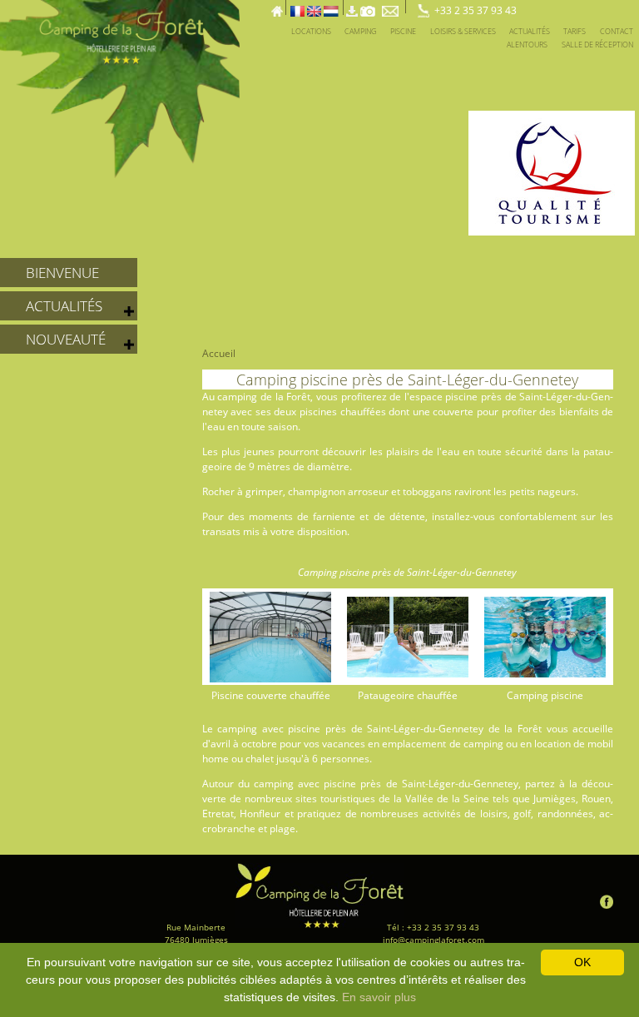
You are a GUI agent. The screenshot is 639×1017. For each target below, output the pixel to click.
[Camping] (633, 6)
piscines (318, 411)
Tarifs (574, 31)
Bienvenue (62, 272)
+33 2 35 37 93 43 (475, 10)
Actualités (529, 31)
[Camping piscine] (607, 6)
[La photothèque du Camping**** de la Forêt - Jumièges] (367, 6)
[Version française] (297, 6)
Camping (360, 31)
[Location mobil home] (553, 6)
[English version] (314, 6)
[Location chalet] (567, 6)
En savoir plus (379, 997)
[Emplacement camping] (540, 6)
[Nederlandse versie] (331, 6)
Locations (311, 31)
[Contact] (392, 6)
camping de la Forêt (263, 396)
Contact (616, 31)
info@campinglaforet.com (433, 939)
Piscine (403, 31)
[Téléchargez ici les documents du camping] (352, 6)
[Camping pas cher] (580, 6)
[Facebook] (606, 901)
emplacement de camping (442, 744)
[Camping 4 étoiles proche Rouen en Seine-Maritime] (120, 87)
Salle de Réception (597, 44)
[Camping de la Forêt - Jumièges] (319, 895)
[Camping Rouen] (593, 6)
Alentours (527, 44)
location (552, 744)
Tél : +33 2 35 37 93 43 (433, 927)
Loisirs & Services (463, 31)
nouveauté (66, 339)
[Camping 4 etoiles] (620, 6)
